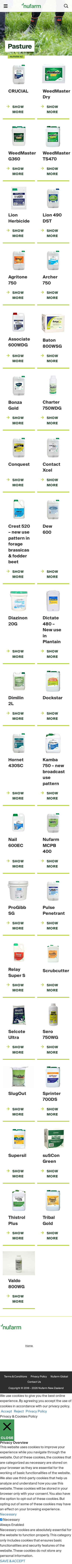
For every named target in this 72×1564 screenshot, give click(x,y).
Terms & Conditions (15, 1376)
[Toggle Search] (66, 6)
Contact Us (34, 1382)
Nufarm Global (59, 1376)
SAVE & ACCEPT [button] (12, 1561)
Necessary (11, 1519)
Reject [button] (19, 1411)
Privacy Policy (39, 1376)
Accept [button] (6, 1411)
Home (29, 1346)
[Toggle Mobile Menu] (6, 6)
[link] (31, 5)
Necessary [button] (8, 1514)
